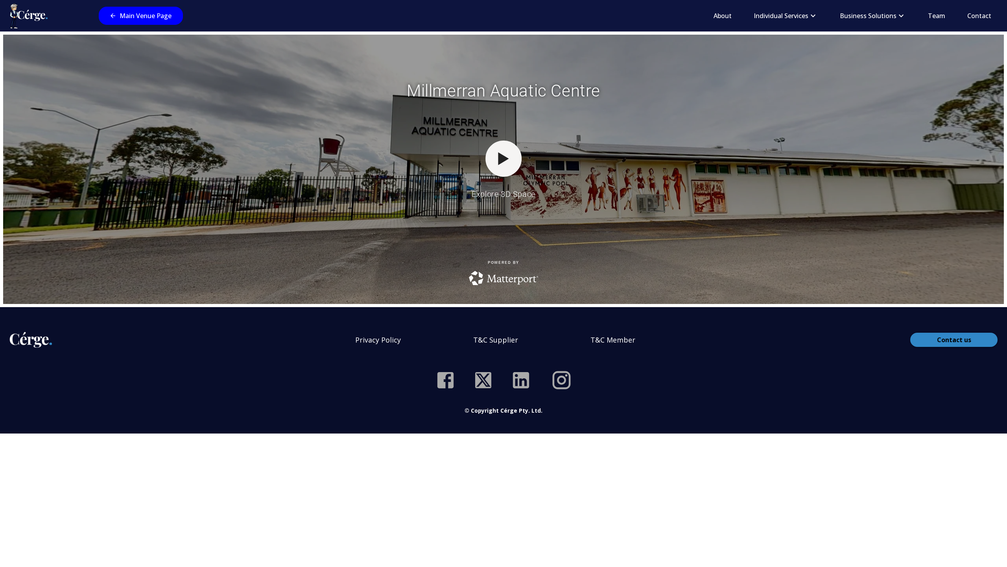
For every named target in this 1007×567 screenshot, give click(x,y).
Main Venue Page (146, 15)
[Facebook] (445, 380)
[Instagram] (561, 380)
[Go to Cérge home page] (30, 15)
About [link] (723, 15)
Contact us (954, 339)
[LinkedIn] (521, 380)
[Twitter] (483, 380)
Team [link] (936, 15)
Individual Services (781, 15)
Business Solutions (868, 15)
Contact (979, 15)
